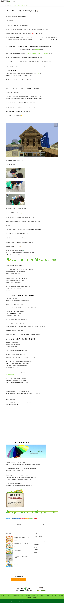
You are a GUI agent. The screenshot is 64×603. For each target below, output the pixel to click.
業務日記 (35, 552)
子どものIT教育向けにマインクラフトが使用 (38, 53)
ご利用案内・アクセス (30, 595)
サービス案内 (8, 595)
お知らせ (35, 547)
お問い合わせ (18, 579)
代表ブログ (36, 549)
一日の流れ (47, 595)
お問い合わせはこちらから (12, 374)
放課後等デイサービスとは (19, 595)
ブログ (35, 539)
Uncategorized (36, 544)
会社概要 (29, 597)
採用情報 (35, 597)
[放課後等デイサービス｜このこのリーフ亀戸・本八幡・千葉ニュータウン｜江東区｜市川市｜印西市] (8, 1)
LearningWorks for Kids (29, 66)
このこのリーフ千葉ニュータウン (40, 541)
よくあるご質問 (40, 595)
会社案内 (61, 595)
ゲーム (37, 73)
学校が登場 (37, 49)
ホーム (2, 595)
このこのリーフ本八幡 (38, 536)
